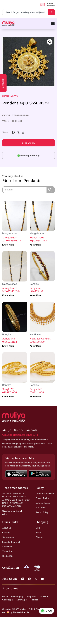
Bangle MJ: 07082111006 (37, 391)
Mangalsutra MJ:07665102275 (11, 239)
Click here (7, 511)
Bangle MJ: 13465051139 (36, 290)
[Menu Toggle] (53, 23)
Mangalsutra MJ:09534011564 (11, 290)
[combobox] (25, 12)
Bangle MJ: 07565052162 (9, 340)
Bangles (34, 284)
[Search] (51, 12)
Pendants (10, 96)
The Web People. (21, 612)
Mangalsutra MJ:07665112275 (39, 239)
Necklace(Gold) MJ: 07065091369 (41, 340)
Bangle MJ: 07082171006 (9, 391)
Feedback (3, 84)
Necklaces (35, 334)
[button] (49, 42)
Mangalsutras (9, 233)
